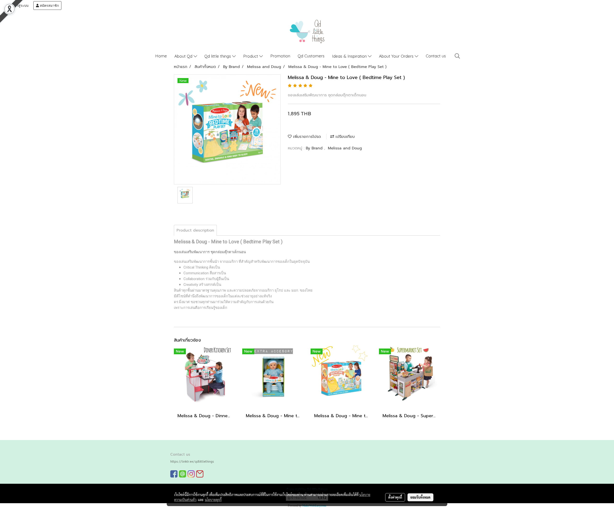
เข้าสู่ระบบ (20, 5)
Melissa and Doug (345, 148)
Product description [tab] (195, 230)
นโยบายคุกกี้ (213, 499)
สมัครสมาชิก (49, 5)
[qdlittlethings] (173, 473)
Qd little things (218, 56)
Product (251, 56)
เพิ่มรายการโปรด (306, 137)
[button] (457, 56)
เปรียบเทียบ (344, 137)
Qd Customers (311, 55)
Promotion (280, 55)
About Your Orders (397, 56)
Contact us (436, 55)
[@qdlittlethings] (182, 473)
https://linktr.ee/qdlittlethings (192, 461)
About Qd (184, 56)
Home (161, 55)
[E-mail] (199, 473)
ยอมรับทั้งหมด (420, 497)
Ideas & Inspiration (350, 56)
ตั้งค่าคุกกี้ (395, 497)
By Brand (315, 148)
